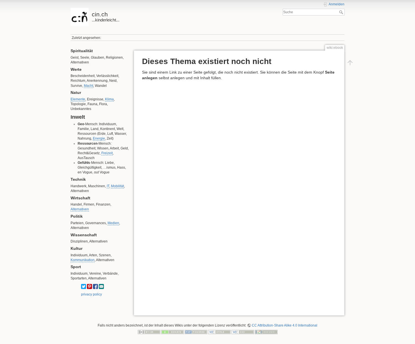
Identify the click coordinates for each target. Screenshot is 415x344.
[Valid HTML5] (219, 332)
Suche (341, 12)
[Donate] (172, 332)
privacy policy (91, 294)
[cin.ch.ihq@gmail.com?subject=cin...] (101, 286)
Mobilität (117, 186)
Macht (88, 86)
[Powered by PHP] (196, 332)
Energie (99, 138)
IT (108, 186)
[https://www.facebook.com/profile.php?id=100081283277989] (95, 286)
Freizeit (107, 153)
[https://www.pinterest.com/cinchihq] (89, 286)
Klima (109, 99)
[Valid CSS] (242, 332)
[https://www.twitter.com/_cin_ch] (83, 286)
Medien (113, 223)
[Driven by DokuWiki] (266, 332)
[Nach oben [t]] (350, 62)
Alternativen (80, 209)
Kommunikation (83, 260)
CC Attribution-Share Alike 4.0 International (284, 325)
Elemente (78, 99)
